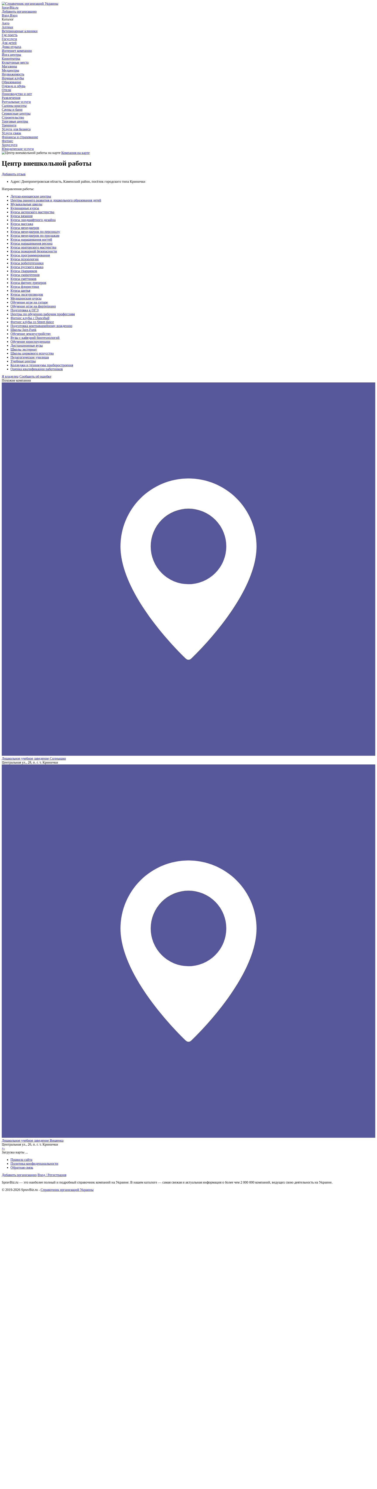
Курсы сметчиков (23, 279)
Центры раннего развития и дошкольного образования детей (55, 200)
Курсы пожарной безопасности (33, 251)
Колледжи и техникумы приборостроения (41, 365)
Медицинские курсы (25, 298)
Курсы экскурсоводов (26, 294)
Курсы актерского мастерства (32, 212)
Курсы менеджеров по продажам (34, 235)
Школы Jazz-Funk (23, 330)
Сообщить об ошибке (35, 376)
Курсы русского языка (26, 267)
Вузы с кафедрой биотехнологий (35, 337)
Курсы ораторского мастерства (33, 247)
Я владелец (10, 376)
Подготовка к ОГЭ (24, 310)
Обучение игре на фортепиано (33, 306)
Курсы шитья (20, 290)
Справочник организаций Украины (67, 1190)
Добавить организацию (19, 1175)
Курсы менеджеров (24, 228)
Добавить (14, 174)
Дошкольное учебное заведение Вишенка (32, 1140)
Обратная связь (21, 1167)
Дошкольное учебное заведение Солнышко (34, 758)
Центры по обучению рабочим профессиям (42, 314)
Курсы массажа (21, 224)
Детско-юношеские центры (30, 196)
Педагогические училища (29, 357)
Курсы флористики (24, 286)
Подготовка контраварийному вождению (41, 326)
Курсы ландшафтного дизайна (33, 220)
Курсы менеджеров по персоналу (35, 232)
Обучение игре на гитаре (29, 302)
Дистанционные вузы (26, 345)
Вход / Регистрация (52, 1175)
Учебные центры (23, 361)
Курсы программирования (30, 255)
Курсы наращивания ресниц (31, 243)
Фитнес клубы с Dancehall (29, 318)
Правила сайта (21, 1160)
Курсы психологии (24, 259)
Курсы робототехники (27, 263)
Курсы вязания (21, 216)
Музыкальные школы (26, 204)
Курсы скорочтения (24, 275)
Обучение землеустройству (30, 334)
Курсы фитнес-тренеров (28, 283)
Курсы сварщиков (23, 271)
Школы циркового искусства (32, 353)
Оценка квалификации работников (36, 369)
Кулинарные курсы (24, 208)
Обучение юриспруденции (30, 341)
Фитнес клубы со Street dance (32, 322)
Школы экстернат (23, 349)
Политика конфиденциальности (34, 1163)
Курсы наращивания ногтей (31, 239)
